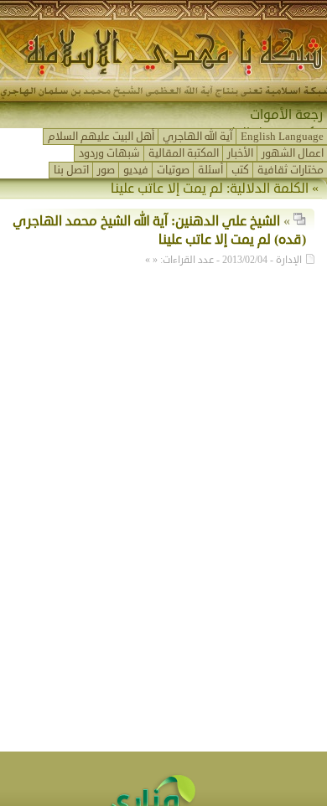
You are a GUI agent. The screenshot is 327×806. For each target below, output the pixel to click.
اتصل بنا (71, 170)
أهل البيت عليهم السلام (101, 136)
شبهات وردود (109, 153)
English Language (282, 136)
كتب (240, 170)
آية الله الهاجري (197, 136)
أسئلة (210, 170)
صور (106, 170)
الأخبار (240, 153)
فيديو (135, 170)
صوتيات (173, 170)
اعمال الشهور (293, 153)
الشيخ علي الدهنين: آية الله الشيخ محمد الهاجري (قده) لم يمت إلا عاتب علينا (159, 230)
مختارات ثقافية (290, 170)
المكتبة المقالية (183, 153)
